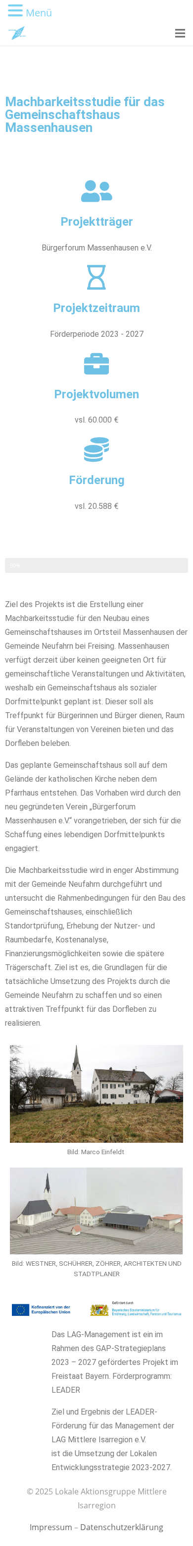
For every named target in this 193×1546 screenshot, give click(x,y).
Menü (39, 12)
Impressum (51, 1527)
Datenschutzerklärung (121, 1527)
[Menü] (180, 33)
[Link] (17, 33)
